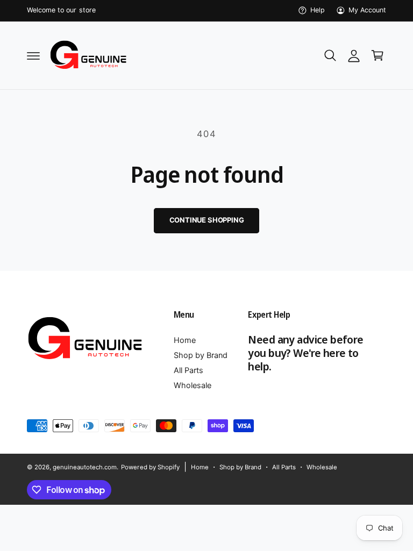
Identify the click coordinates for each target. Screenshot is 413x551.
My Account (367, 10)
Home (185, 340)
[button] (33, 55)
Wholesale (192, 385)
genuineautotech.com (85, 467)
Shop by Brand (200, 355)
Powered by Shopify (150, 467)
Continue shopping (206, 220)
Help (317, 10)
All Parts (188, 370)
